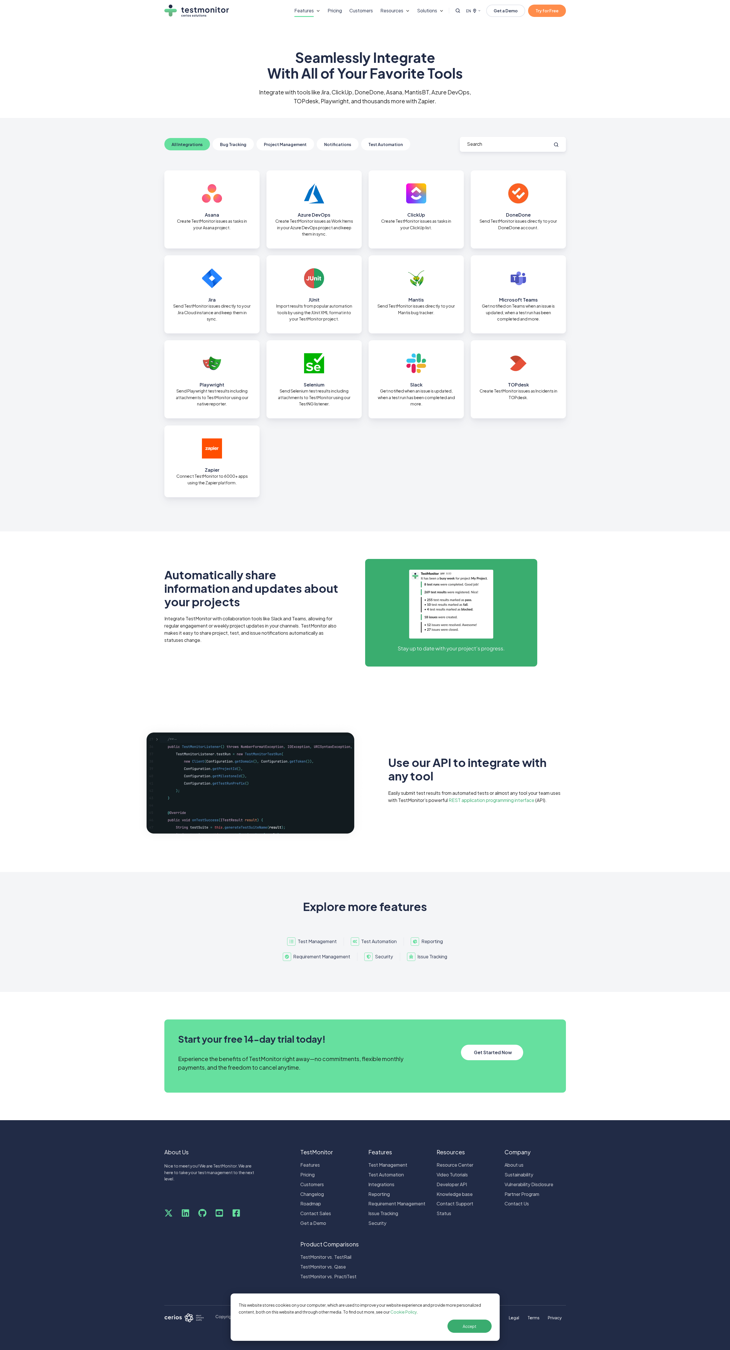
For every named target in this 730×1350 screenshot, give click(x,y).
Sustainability (519, 1175)
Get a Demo (506, 10)
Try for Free (547, 10)
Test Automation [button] (385, 144)
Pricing (335, 10)
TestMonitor (316, 1152)
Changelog (312, 1194)
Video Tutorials (452, 1175)
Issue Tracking (383, 1213)
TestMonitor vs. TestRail (325, 1257)
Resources (451, 1152)
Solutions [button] (427, 10)
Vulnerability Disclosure (529, 1184)
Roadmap (310, 1204)
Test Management (387, 1165)
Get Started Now (493, 1052)
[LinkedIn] (185, 1213)
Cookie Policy (403, 1311)
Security (377, 1223)
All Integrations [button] (187, 144)
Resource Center (455, 1165)
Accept (469, 1326)
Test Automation (386, 1175)
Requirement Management (396, 1204)
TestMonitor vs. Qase (323, 1267)
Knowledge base (455, 1194)
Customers (361, 10)
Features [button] (304, 10)
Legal (514, 1317)
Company (518, 1152)
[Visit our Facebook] (236, 1213)
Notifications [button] (337, 144)
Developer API (452, 1184)
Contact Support (455, 1204)
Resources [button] (391, 10)
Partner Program (522, 1194)
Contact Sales (315, 1213)
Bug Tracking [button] (233, 144)
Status (444, 1213)
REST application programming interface (491, 800)
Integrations (381, 1184)
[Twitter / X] (168, 1213)
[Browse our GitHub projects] (202, 1213)
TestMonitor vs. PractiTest (328, 1276)
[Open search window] (458, 10)
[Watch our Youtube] (219, 1213)
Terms (533, 1317)
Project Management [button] (285, 144)
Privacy (555, 1317)
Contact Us (517, 1204)
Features (310, 1165)
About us (514, 1165)
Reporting (379, 1194)
